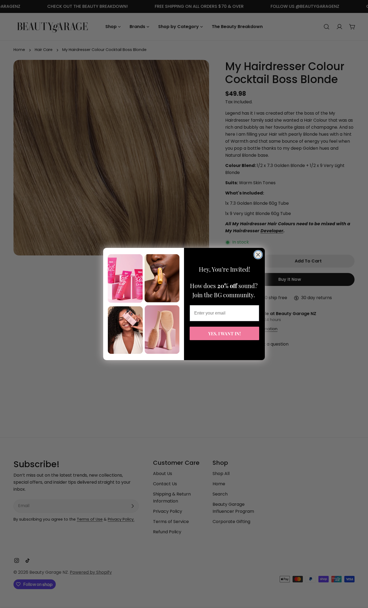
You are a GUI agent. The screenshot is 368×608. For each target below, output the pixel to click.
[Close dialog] (258, 255)
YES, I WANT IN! (224, 333)
